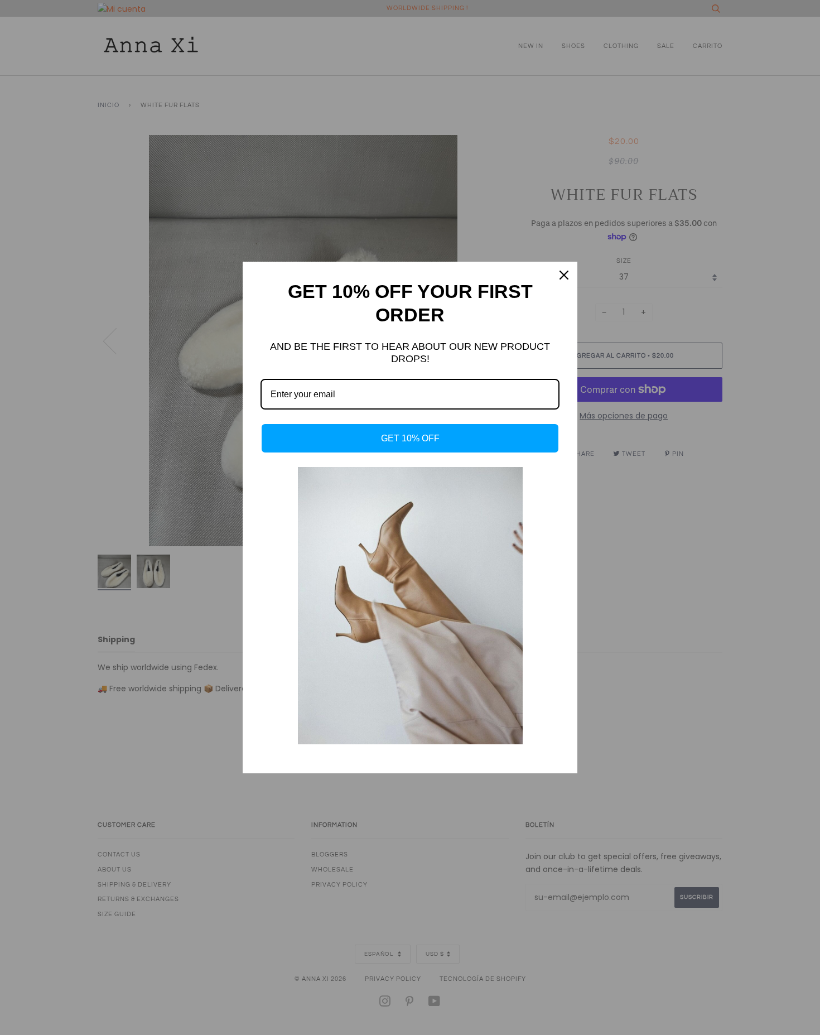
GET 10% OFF (410, 438)
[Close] (564, 275)
